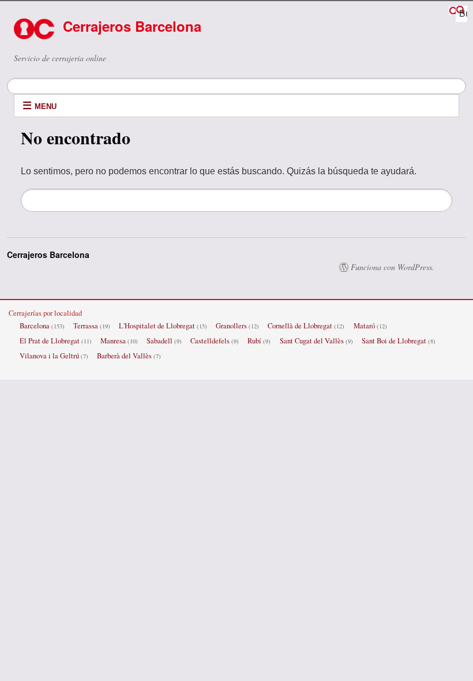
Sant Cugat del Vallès (312, 341)
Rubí (254, 341)
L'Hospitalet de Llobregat (157, 326)
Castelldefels (210, 341)
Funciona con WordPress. (392, 267)
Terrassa (85, 326)
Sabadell (159, 341)
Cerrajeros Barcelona (132, 26)
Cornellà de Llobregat (300, 326)
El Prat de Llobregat (50, 341)
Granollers (231, 326)
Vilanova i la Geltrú (49, 356)
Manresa (113, 341)
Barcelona (35, 326)
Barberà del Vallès (124, 356)
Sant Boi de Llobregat (394, 341)
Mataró (364, 326)
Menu (46, 106)
